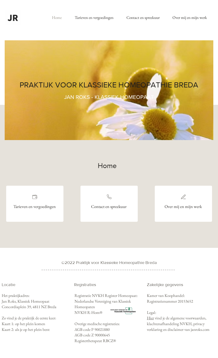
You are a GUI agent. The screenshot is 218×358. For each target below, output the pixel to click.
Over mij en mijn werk (183, 206)
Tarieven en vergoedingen (34, 206)
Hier (150, 318)
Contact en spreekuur (109, 206)
